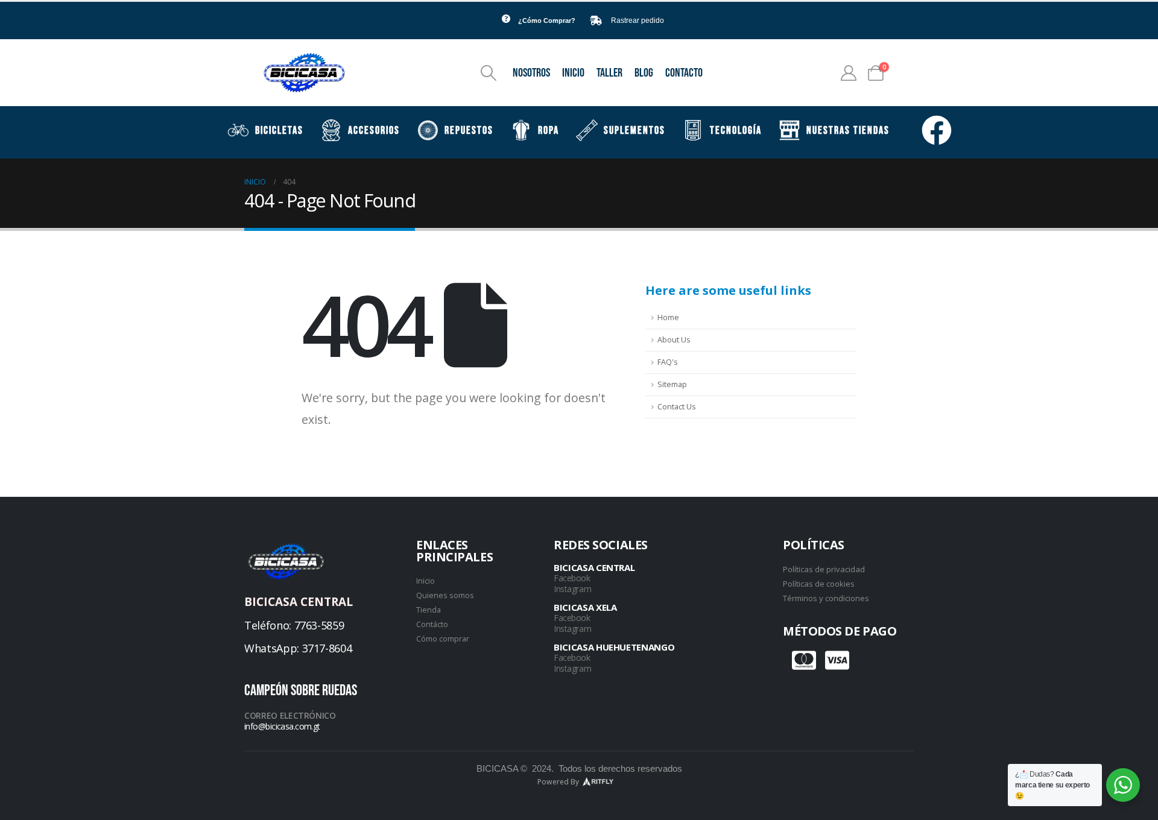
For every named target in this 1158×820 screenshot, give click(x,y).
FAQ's (667, 362)
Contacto (684, 73)
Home (668, 317)
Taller (609, 73)
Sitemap (672, 384)
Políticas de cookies (819, 583)
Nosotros (531, 73)
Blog (643, 73)
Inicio (573, 73)
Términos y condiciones (826, 598)
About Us (674, 340)
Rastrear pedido (637, 20)
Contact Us (676, 407)
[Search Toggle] (488, 73)
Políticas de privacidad (824, 569)
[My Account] (849, 73)
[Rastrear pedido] (596, 20)
